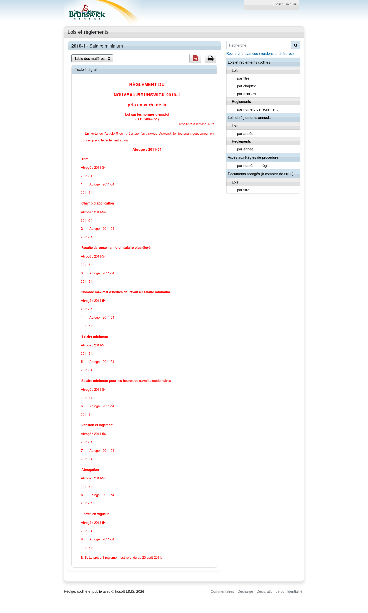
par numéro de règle (253, 165)
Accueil (291, 4)
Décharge (245, 591)
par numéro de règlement (257, 109)
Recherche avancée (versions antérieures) (260, 53)
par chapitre (246, 85)
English (278, 4)
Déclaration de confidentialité (279, 591)
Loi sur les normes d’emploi (150, 133)
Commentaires (222, 591)
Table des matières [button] (90, 58)
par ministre (246, 93)
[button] (195, 58)
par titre (243, 78)
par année (245, 133)
